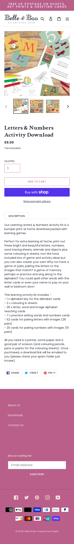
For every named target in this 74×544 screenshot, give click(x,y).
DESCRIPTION (16, 216)
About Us (14, 405)
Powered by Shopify (48, 531)
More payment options (37, 201)
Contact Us (15, 425)
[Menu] (67, 19)
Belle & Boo (31, 531)
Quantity (9, 161)
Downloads (15, 415)
